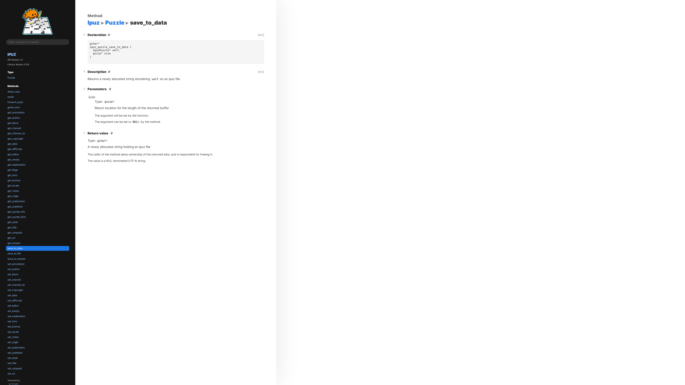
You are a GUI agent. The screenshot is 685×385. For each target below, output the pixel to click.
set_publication (16, 347)
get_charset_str (16, 133)
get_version (14, 243)
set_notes (13, 337)
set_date (12, 295)
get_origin (13, 196)
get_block (12, 123)
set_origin (12, 342)
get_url (11, 237)
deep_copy (13, 91)
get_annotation (16, 112)
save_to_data (15, 248)
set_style (12, 357)
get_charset (14, 128)
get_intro (12, 175)
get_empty (13, 159)
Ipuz (11, 54)
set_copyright (15, 290)
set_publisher (15, 352)
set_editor (13, 305)
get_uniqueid (14, 232)
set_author (13, 269)
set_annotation (15, 264)
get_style (12, 222)
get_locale (13, 185)
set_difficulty (14, 300)
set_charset (14, 279)
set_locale (13, 331)
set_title (11, 363)
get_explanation (16, 164)
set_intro (12, 321)
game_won (13, 107)
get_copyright (15, 138)
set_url (11, 373)
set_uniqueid (14, 368)
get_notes (13, 190)
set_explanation (16, 316)
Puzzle (11, 77)
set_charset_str (16, 284)
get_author (13, 117)
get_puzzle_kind (16, 216)
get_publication (16, 201)
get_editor (13, 154)
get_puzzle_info (16, 211)
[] (85, 34)
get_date (12, 143)
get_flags (12, 169)
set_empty (13, 311)
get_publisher (15, 206)
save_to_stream (16, 258)
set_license (13, 326)
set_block (12, 274)
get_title (12, 227)
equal (10, 96)
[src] (261, 35)
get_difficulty (14, 149)
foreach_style (15, 102)
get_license (13, 180)
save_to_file (14, 253)
